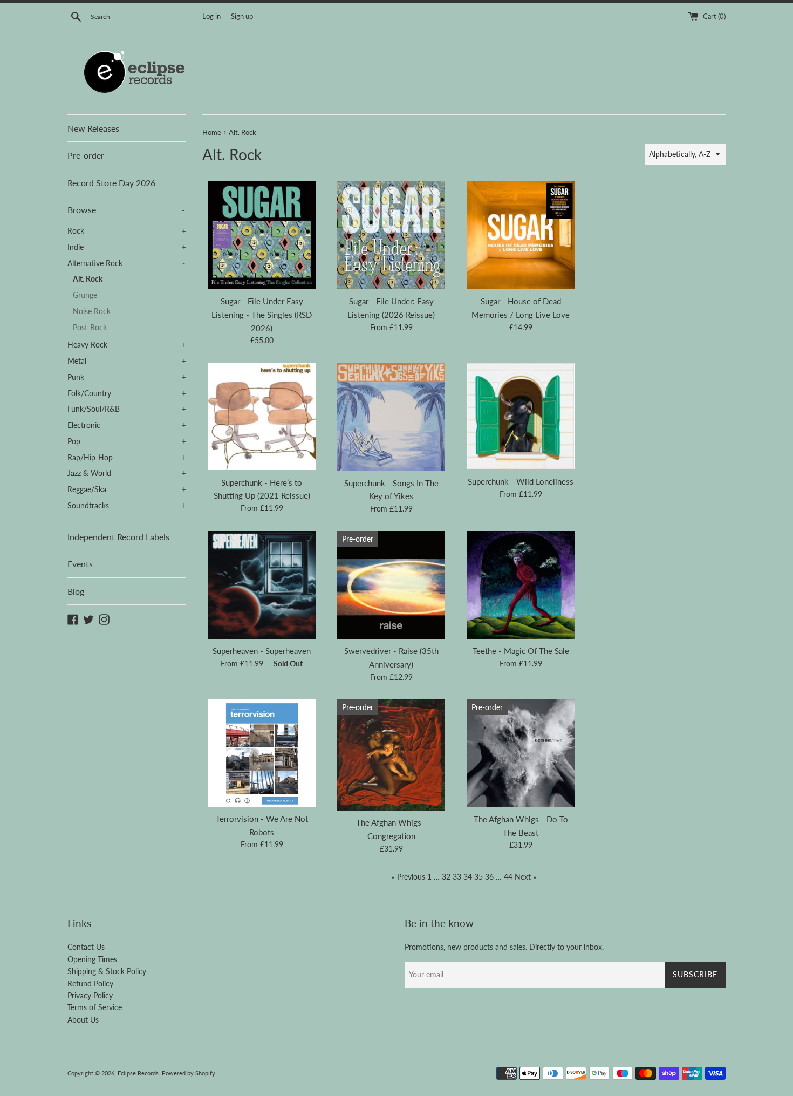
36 (489, 876)
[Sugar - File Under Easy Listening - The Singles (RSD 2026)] (262, 235)
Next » (525, 876)
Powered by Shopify (188, 1073)
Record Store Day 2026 (111, 183)
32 (446, 876)
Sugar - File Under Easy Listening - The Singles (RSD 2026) (261, 314)
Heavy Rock (126, 345)
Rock (126, 231)
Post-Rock (90, 327)
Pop (126, 441)
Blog (75, 591)
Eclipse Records (138, 1073)
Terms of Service (94, 1007)
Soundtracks (126, 505)
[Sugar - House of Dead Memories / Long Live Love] (521, 235)
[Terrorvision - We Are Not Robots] (262, 753)
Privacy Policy (90, 995)
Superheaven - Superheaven (262, 651)
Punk (126, 377)
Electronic (126, 425)
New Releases (93, 128)
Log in (211, 16)
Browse (126, 210)
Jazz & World (126, 473)
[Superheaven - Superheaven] (262, 585)
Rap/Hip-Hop (126, 457)
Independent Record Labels (118, 537)
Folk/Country (126, 393)
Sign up (242, 16)
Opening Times (92, 959)
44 (508, 876)
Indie (126, 247)
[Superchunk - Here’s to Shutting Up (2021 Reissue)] (262, 417)
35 (478, 876)
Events (80, 564)
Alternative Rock (126, 263)
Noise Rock (92, 311)
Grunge (85, 295)
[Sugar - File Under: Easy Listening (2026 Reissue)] (391, 235)
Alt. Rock (87, 279)
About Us (83, 1019)
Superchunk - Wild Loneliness (520, 481)
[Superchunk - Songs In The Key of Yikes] (391, 417)
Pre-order (85, 155)
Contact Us (86, 946)
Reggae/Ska (126, 489)
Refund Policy (90, 983)
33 (457, 876)
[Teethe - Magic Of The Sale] (521, 585)
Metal (126, 361)
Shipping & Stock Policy (106, 971)
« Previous (408, 876)
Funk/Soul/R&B (126, 409)
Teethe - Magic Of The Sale (521, 651)
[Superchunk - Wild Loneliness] (521, 416)
